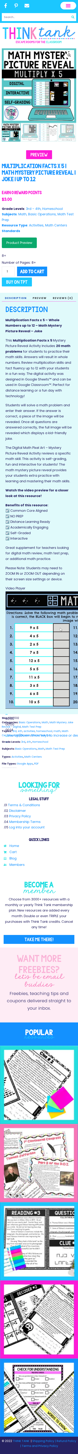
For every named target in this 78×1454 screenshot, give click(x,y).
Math (22, 214)
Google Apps (25, 763)
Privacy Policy (20, 816)
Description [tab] (16, 298)
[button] (68, 5)
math (57, 731)
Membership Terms (25, 821)
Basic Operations (42, 214)
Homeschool (52, 208)
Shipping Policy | (44, 1441)
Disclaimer (17, 810)
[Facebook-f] (5, 5)
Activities (36, 225)
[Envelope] (27, 5)
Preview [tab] (40, 298)
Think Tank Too (41, 735)
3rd (15, 731)
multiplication (22, 735)
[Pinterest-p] (16, 5)
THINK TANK (21, 1441)
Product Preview (19, 242)
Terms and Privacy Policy (39, 1446)
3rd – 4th (33, 208)
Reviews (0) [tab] (63, 298)
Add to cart (32, 271)
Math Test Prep (31, 727)
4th (20, 731)
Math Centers (56, 225)
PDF (36, 763)
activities (29, 731)
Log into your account (27, 827)
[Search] (72, 17)
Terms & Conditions (24, 805)
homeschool (44, 731)
